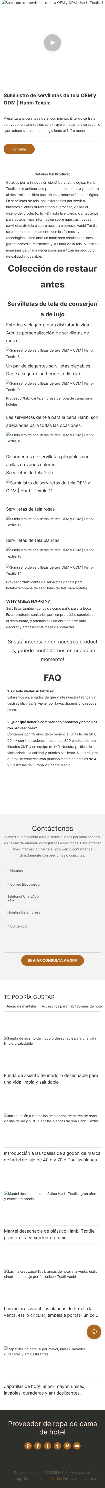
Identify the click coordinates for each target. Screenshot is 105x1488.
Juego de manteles (21, 1006)
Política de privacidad (80, 1479)
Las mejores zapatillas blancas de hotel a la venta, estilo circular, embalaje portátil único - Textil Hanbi (51, 1312)
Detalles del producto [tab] (53, 174)
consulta (19, 149)
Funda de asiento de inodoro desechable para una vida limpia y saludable (51, 1079)
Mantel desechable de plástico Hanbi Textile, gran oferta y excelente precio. (50, 1234)
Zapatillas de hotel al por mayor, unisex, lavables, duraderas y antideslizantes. (44, 1390)
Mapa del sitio (51, 1479)
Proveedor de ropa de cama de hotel (52, 1427)
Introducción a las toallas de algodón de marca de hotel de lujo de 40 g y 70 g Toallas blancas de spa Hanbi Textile (52, 1157)
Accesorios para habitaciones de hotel (72, 1006)
